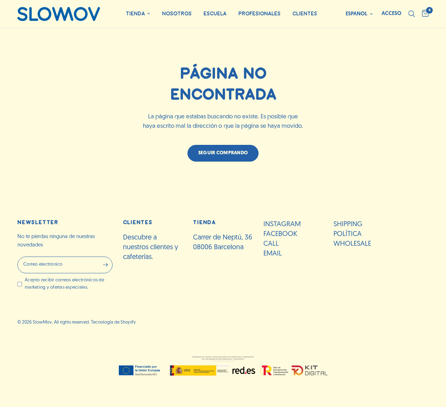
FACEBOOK (280, 234)
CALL (271, 243)
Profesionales (259, 13)
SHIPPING (347, 224)
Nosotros (177, 13)
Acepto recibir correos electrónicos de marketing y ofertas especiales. (64, 284)
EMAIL (272, 253)
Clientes (304, 13)
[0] (423, 14)
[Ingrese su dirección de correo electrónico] (106, 265)
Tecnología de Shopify (113, 322)
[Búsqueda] (411, 14)
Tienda (135, 13)
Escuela (214, 13)
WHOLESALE (352, 243)
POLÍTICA (347, 234)
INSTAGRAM (282, 224)
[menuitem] (138, 14)
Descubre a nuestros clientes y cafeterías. (150, 247)
